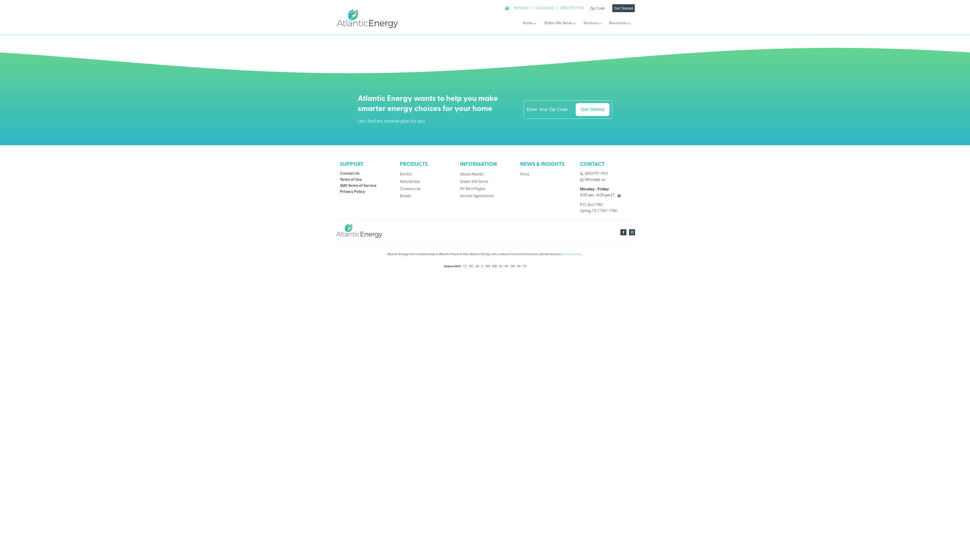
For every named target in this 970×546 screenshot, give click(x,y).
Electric (406, 174)
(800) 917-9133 (572, 8)
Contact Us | (546, 8)
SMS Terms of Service (358, 186)
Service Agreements (477, 196)
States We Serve (558, 23)
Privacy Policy (352, 192)
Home (528, 23)
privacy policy (572, 254)
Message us (595, 180)
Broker (405, 196)
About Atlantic (472, 174)
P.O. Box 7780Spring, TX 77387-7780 (598, 208)
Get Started (623, 8)
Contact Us (350, 174)
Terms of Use (351, 180)
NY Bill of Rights (473, 189)
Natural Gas (410, 182)
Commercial (410, 189)
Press (524, 174)
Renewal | (523, 8)
